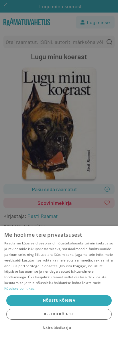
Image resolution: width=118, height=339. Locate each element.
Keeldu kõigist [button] (59, 314)
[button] (59, 327)
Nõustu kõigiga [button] (59, 300)
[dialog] (59, 282)
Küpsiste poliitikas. (19, 288)
